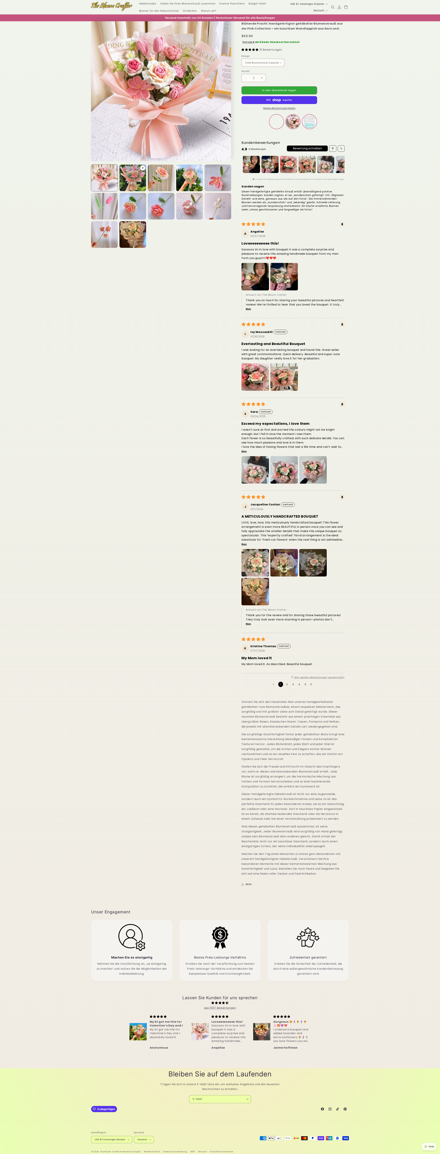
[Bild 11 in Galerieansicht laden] (132, 234)
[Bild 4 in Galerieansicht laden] (218, 178)
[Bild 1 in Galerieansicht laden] (104, 178)
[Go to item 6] (344, 164)
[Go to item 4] (307, 164)
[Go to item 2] (270, 164)
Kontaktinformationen (221, 1151)
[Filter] (332, 148)
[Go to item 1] (251, 164)
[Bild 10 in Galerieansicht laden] (104, 234)
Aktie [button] (248, 884)
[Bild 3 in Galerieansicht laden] (189, 178)
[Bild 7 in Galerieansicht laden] (161, 206)
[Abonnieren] (247, 1099)
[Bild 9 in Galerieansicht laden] (218, 206)
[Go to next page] (312, 684)
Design (245, 56)
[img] (220, 1003)
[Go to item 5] (325, 164)
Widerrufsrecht (152, 1151)
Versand (248, 42)
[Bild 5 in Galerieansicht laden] (104, 206)
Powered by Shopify (130, 1151)
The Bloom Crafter (109, 1151)
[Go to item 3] (288, 164)
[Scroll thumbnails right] (340, 164)
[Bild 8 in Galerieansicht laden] (189, 206)
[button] (333, 7)
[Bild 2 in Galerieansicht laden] (161, 178)
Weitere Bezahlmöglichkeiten (279, 108)
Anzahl (245, 71)
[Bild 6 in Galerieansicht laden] (132, 206)
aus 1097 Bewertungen (220, 1008)
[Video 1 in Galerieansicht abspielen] (132, 178)
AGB (192, 1151)
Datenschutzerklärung (175, 1151)
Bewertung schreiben (307, 148)
